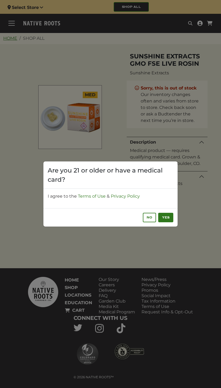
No (149, 217)
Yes (166, 217)
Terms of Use (92, 196)
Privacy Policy (125, 196)
